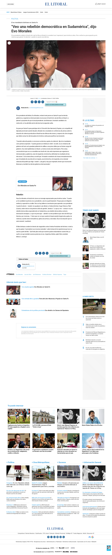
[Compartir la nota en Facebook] (32, 101)
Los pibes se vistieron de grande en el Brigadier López (94, 125)
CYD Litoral (46, 533)
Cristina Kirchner (47, 274)
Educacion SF (90, 533)
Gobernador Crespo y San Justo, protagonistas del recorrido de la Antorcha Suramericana (93, 152)
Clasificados (38, 533)
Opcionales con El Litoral (84, 541)
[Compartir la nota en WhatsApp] (39, 101)
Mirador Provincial (60, 533)
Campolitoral (21, 533)
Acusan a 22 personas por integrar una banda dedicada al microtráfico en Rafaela (95, 145)
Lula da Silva (27, 274)
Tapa (64, 274)
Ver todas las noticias (89, 158)
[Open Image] (9, 43)
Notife (84, 533)
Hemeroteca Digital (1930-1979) (24, 541)
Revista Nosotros (30, 533)
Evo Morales (19, 274)
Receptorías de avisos (40, 541)
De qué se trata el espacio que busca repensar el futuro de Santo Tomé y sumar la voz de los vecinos (94, 138)
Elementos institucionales (69, 541)
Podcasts (51, 533)
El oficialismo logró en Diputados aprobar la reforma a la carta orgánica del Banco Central (94, 131)
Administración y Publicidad (54, 541)
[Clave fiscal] (109, 550)
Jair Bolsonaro (37, 274)
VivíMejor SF (69, 533)
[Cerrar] (64, 104)
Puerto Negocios (77, 533)
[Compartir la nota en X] (35, 101)
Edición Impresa (57, 274)
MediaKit (94, 541)
